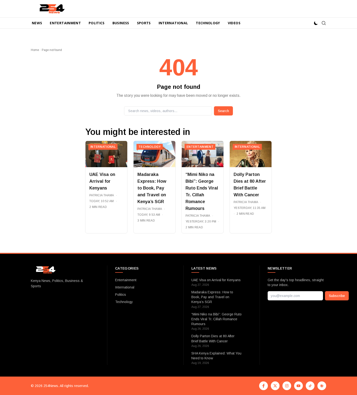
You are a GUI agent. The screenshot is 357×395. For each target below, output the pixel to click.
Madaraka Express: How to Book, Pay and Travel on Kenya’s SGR (151, 188)
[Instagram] (286, 385)
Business (120, 23)
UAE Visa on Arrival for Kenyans (102, 181)
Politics (97, 23)
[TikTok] (310, 385)
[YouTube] (298, 385)
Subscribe (337, 296)
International (173, 23)
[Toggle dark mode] (316, 23)
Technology (208, 23)
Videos (234, 23)
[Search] (323, 23)
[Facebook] (263, 385)
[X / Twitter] (275, 385)
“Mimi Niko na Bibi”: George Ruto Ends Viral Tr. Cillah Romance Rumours (216, 319)
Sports (144, 23)
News (37, 23)
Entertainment (65, 23)
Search (223, 111)
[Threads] (321, 385)
